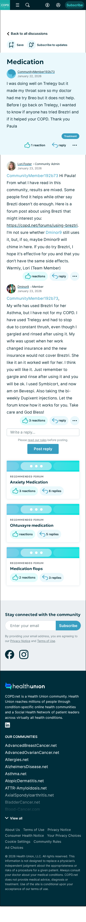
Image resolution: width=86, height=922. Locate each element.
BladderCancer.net (22, 802)
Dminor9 (54, 232)
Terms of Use (46, 641)
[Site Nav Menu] (18, 5)
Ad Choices (14, 847)
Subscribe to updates (52, 45)
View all (15, 818)
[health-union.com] (25, 687)
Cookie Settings (17, 841)
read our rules (37, 440)
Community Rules (47, 841)
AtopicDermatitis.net (24, 780)
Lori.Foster (25, 164)
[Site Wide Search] (28, 5)
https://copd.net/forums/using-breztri (42, 225)
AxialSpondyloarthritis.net (29, 795)
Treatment (70, 136)
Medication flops (26, 568)
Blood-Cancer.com (22, 809)
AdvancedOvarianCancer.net (32, 752)
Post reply (43, 449)
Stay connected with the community (42, 614)
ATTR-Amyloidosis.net (26, 788)
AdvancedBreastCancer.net (31, 745)
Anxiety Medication (29, 482)
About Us (12, 830)
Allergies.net (17, 759)
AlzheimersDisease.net (26, 766)
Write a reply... (22, 432)
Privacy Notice (20, 641)
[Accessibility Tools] (47, 5)
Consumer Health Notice (24, 835)
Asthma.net (16, 773)
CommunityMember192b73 (36, 71)
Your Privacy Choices (64, 835)
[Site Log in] (58, 5)
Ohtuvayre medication (31, 525)
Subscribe (75, 5)
